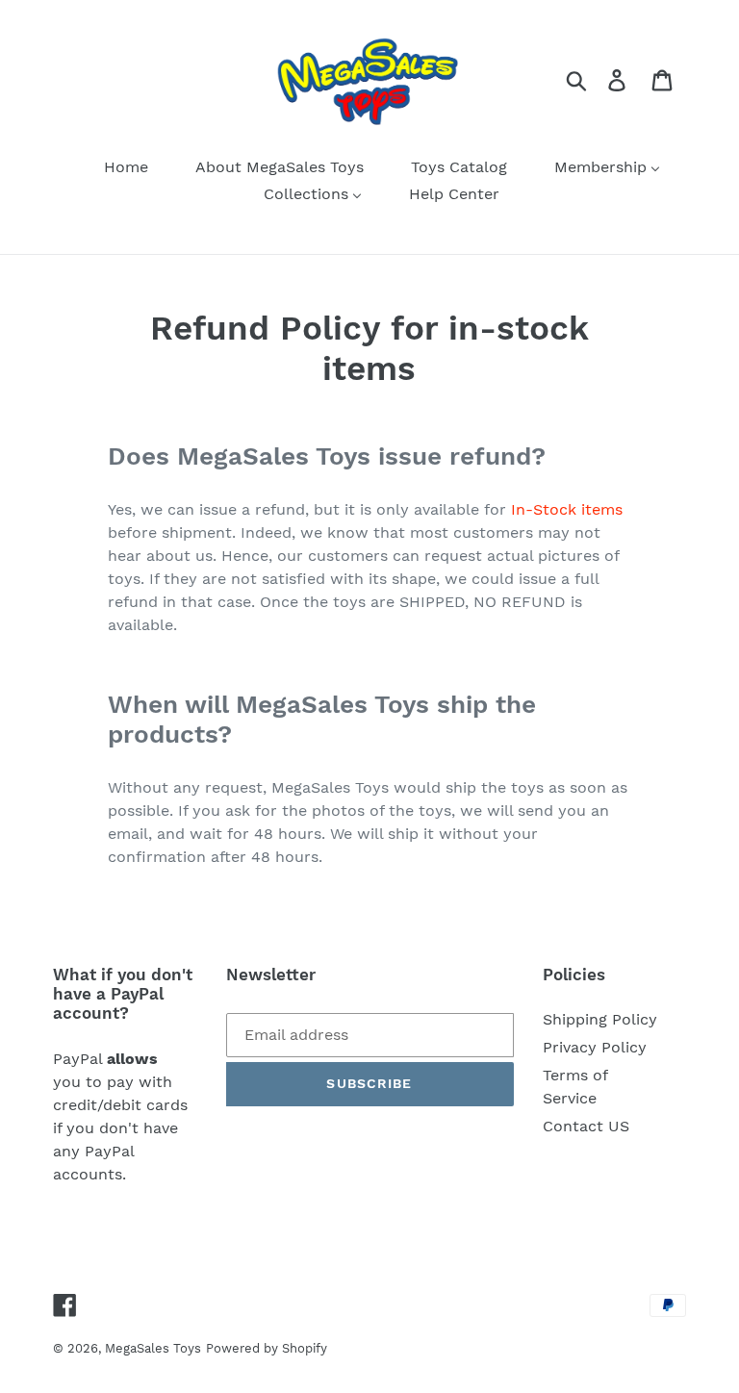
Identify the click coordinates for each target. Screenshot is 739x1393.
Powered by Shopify (266, 1348)
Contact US (586, 1126)
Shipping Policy (600, 1019)
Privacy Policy (595, 1047)
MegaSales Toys (153, 1348)
